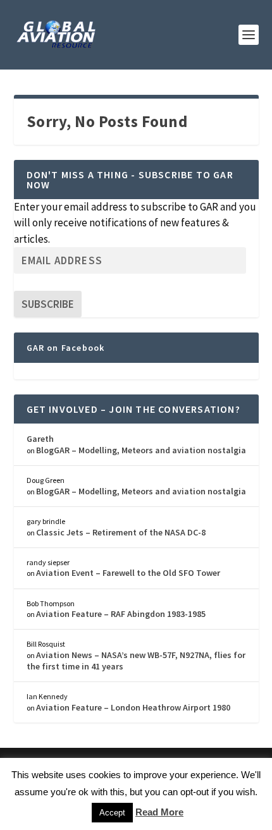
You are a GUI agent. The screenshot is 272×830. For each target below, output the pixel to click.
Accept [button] (112, 812)
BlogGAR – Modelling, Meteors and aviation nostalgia (141, 450)
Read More (159, 812)
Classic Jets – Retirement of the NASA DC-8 (121, 532)
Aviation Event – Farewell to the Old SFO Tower (128, 572)
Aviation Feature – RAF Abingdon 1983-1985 (121, 613)
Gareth (40, 438)
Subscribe (48, 304)
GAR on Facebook (66, 347)
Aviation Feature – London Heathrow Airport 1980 (133, 707)
